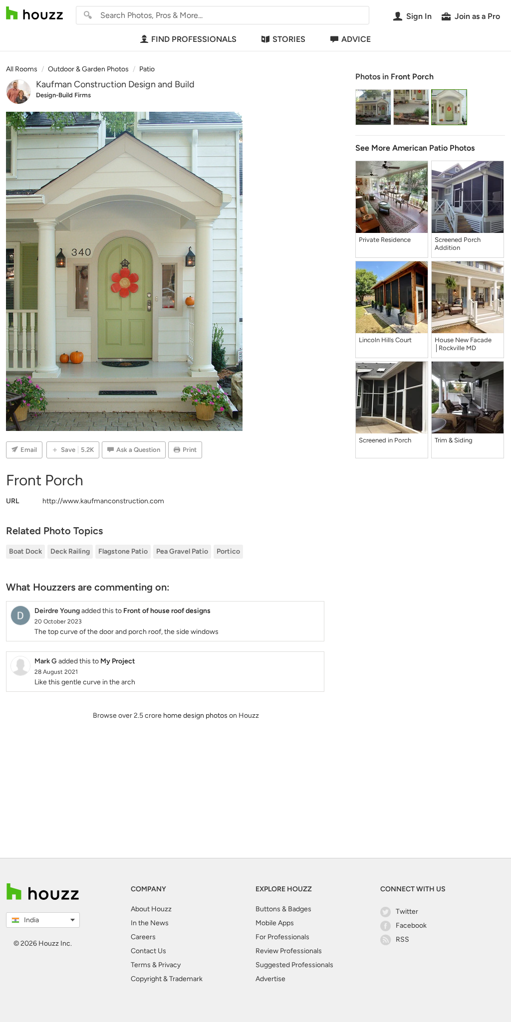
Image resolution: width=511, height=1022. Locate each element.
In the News (150, 923)
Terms (141, 965)
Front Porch (412, 76)
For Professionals (282, 937)
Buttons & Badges (283, 909)
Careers (143, 937)
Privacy (169, 965)
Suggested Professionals (294, 965)
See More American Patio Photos (415, 148)
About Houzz (151, 909)
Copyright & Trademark (167, 979)
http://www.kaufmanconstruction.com (103, 501)
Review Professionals (289, 951)
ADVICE (356, 39)
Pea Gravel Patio (182, 551)
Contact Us (148, 951)
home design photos (195, 715)
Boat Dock (25, 551)
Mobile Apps (275, 923)
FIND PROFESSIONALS (194, 39)
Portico (228, 551)
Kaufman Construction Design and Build (115, 84)
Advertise (270, 979)
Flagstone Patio (123, 551)
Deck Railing (70, 551)
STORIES (288, 39)
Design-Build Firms (63, 95)
